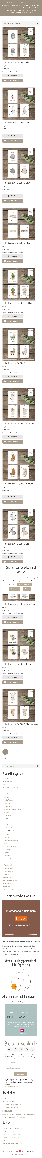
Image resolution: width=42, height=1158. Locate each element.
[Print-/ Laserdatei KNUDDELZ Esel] (21, 525)
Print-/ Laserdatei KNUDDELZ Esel (15, 544)
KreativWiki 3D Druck (12, 1128)
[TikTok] (32, 1049)
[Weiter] (5, 758)
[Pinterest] (21, 1049)
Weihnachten (8, 871)
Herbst (6, 818)
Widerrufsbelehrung (11, 1105)
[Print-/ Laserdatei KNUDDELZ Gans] (21, 103)
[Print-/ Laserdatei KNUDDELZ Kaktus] (21, 284)
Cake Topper (8, 800)
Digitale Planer (7, 781)
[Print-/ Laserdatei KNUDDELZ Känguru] (21, 465)
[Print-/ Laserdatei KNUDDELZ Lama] (21, 344)
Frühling (7, 803)
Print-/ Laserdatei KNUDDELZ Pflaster (17, 243)
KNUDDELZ (9, 831)
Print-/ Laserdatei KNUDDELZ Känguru (17, 483)
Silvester (7, 856)
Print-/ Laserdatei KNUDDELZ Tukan (16, 664)
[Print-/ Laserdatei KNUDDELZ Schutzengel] (21, 404)
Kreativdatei (6, 791)
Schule (6, 852)
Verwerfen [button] (29, 13)
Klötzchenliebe (9, 828)
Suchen (37, 766)
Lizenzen (5, 874)
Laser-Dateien (7, 794)
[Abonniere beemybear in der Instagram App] (21, 1020)
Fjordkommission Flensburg (20, 1154)
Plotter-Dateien (7, 877)
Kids (6, 822)
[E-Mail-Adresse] (9, 1049)
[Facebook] (27, 1049)
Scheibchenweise (10, 846)
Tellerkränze (8, 868)
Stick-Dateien (6, 886)
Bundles (5, 778)
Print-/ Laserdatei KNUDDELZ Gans (16, 122)
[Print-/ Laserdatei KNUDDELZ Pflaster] (21, 224)
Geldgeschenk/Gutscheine (13, 809)
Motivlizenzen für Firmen (14, 1117)
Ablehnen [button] (27, 589)
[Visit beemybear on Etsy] (21, 918)
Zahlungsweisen (9, 1131)
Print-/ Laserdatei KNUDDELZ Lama (16, 363)
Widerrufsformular (11, 1108)
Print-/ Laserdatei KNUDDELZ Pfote (16, 62)
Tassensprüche (9, 865)
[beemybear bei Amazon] (21, 981)
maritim (7, 837)
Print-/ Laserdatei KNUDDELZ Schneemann (19, 604)
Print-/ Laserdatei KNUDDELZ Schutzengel (19, 423)
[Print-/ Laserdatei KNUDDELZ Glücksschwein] (21, 705)
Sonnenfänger (9, 859)
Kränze (6, 834)
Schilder (7, 849)
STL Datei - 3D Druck (9, 890)
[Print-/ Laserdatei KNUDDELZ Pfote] (21, 43)
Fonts (4, 784)
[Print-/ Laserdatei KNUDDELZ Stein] (21, 164)
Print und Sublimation (9, 880)
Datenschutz (8, 1101)
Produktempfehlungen (12, 1143)
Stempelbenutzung (10, 1137)
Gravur (6, 812)
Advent (6, 797)
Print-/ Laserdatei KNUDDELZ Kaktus (17, 303)
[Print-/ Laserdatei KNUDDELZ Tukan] (21, 645)
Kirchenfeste (8, 825)
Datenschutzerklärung (11, 1086)
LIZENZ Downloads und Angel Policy (18, 1114)
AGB (4, 1098)
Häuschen (7, 815)
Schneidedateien (7, 883)
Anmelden (20, 1074)
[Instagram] (15, 1049)
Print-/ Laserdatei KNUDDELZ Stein (16, 183)
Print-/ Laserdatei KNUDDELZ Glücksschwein (20, 724)
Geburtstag (8, 806)
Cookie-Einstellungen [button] (24, 584)
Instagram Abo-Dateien (10, 787)
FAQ (3, 1140)
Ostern (6, 843)
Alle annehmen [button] (14, 589)
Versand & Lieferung (11, 1134)
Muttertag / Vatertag (11, 840)
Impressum (7, 1111)
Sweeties (7, 862)
